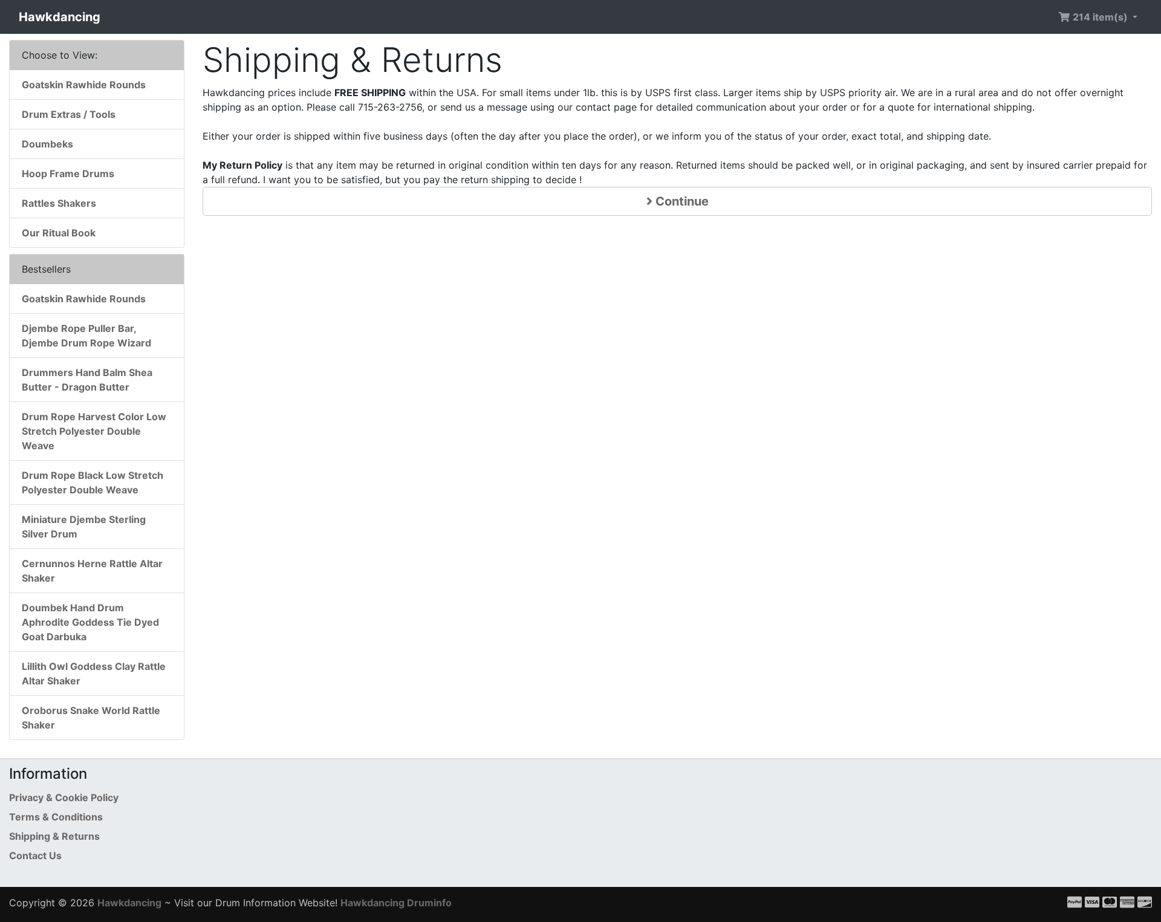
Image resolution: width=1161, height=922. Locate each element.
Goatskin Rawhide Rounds (84, 85)
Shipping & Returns (54, 836)
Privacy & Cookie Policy (64, 797)
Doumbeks (47, 144)
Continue (680, 201)
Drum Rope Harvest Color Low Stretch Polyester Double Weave (94, 431)
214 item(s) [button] (1100, 17)
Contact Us (35, 855)
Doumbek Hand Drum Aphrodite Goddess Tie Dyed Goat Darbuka (90, 622)
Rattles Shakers (59, 203)
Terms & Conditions (56, 817)
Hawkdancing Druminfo (396, 903)
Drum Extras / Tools (68, 114)
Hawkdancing (59, 17)
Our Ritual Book (59, 233)
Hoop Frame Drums (68, 173)
